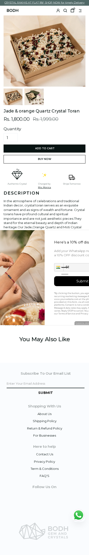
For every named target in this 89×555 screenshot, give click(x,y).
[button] (58, 267)
